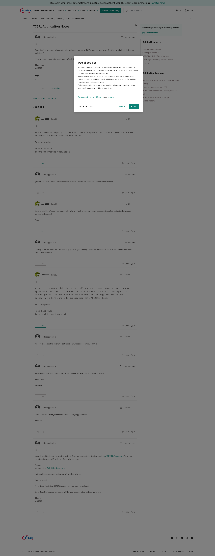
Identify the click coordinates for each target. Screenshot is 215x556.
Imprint (111, 97)
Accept (134, 106)
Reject (122, 106)
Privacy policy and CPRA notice (91, 97)
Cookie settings (85, 106)
